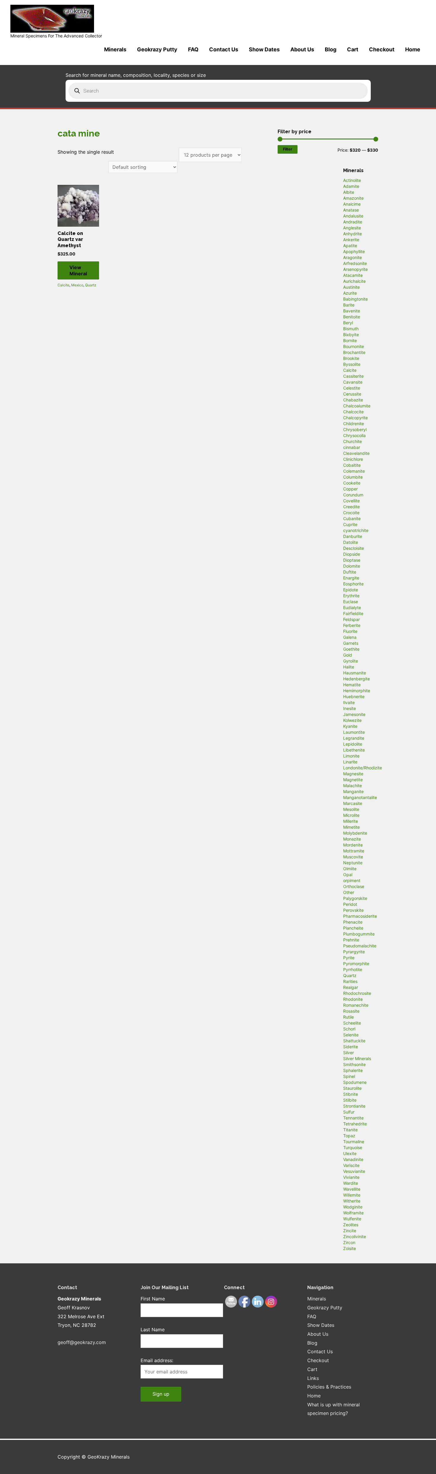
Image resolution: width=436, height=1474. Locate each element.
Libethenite (354, 749)
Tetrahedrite (355, 1123)
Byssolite (351, 364)
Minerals (115, 49)
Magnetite (353, 779)
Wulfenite (352, 1218)
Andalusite (353, 215)
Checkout (381, 49)
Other (348, 892)
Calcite (63, 285)
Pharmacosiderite (360, 916)
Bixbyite (351, 334)
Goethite (351, 649)
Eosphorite (353, 583)
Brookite (351, 358)
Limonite (351, 755)
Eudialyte (352, 607)
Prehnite (351, 939)
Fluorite (350, 631)
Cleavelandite (356, 453)
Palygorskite (355, 898)
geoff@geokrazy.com (82, 1342)
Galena (350, 637)
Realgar (350, 987)
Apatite (350, 245)
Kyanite (350, 726)
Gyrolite (350, 660)
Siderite (350, 1046)
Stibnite (350, 1094)
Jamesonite (354, 714)
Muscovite (353, 856)
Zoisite (349, 1248)
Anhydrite (352, 233)
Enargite (351, 577)
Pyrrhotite (352, 969)
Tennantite (353, 1117)
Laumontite (354, 732)
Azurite (350, 293)
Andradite (352, 221)
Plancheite (353, 927)
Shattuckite (354, 1040)
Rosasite (351, 1011)
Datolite (350, 542)
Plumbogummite (359, 933)
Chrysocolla (354, 435)
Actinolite (352, 180)
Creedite (351, 506)
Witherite (351, 1200)
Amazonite (353, 198)
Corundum (353, 494)
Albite (348, 192)
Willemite (351, 1194)
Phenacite (352, 922)
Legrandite (353, 738)
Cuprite (350, 524)
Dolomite (351, 565)
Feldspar (351, 619)
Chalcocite (353, 411)
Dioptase (351, 560)
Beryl (348, 322)
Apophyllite (354, 251)
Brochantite (354, 352)
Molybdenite (355, 833)
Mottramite (353, 850)
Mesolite (351, 809)
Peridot (350, 904)
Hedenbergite (356, 678)
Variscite (351, 1165)
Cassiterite (353, 376)
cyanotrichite (355, 530)
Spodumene (355, 1082)
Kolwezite (352, 720)
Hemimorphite (356, 690)
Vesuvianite (354, 1171)
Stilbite (350, 1100)
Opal (347, 874)
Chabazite (353, 399)
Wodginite (352, 1206)
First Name (153, 1299)
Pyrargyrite (354, 951)
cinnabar (351, 447)
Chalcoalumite (356, 405)
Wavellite (351, 1189)
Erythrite (351, 595)
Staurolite (352, 1088)
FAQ (193, 49)
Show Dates (264, 49)
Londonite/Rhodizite (362, 767)
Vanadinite (353, 1159)
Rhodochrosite (357, 993)
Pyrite (348, 957)
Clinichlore (353, 459)
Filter (287, 149)
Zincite (349, 1230)
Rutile (348, 1016)
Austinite (351, 287)
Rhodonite (353, 999)
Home (412, 49)
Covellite (351, 500)
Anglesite (352, 227)
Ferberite (351, 625)
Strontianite (354, 1105)
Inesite (349, 708)
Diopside (351, 554)
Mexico (77, 285)
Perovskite (353, 910)
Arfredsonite (355, 263)
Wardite (350, 1183)
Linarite (350, 761)
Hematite (352, 684)
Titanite (350, 1129)
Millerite (350, 821)
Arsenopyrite (355, 269)
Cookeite (351, 482)
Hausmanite (354, 672)
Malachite (352, 785)
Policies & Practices (329, 1387)
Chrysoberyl (355, 429)
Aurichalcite (354, 281)
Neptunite (352, 862)
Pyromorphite (356, 963)
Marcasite (352, 803)
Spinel (349, 1076)
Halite (348, 666)
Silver (348, 1052)
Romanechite (355, 1005)
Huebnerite (354, 696)
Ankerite (351, 239)
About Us (302, 49)
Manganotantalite (360, 797)
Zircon (349, 1242)
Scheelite (352, 1022)
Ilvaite (349, 702)
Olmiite (350, 868)
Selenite (351, 1034)
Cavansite (352, 382)
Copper (350, 488)
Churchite (352, 441)
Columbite (353, 476)
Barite (348, 304)
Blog (330, 49)
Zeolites (350, 1224)
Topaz (349, 1135)
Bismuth (351, 328)
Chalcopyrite (355, 417)
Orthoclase (353, 886)
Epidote (350, 589)
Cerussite (352, 393)
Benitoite (351, 316)
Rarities (350, 981)
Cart (352, 49)
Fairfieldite (353, 613)
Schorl (349, 1028)
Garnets (350, 643)
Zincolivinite (354, 1236)
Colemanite (354, 471)
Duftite (349, 571)
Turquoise (352, 1147)
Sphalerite (353, 1070)
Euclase (350, 601)
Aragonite (352, 257)
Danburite (352, 536)
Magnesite (353, 773)
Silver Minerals (357, 1058)
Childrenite (353, 423)
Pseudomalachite (359, 945)
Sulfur (348, 1111)
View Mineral (78, 270)
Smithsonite (354, 1064)
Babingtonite (355, 298)
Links (313, 1378)
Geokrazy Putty (157, 49)
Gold (347, 654)
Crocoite (351, 512)
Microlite (351, 815)
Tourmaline (353, 1141)
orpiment (351, 880)
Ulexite (350, 1153)
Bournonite (353, 346)
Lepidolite (352, 743)
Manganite (353, 791)
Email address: (157, 1360)
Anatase (351, 209)
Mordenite (353, 844)
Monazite (352, 838)
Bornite (350, 340)
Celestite (351, 387)
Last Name (153, 1329)
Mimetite (351, 827)
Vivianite (351, 1177)
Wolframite (353, 1212)
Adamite (351, 186)
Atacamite (353, 275)
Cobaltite (352, 465)
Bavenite (351, 310)
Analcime (352, 204)
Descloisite (353, 548)
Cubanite (352, 518)
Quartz (90, 285)
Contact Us (223, 49)
